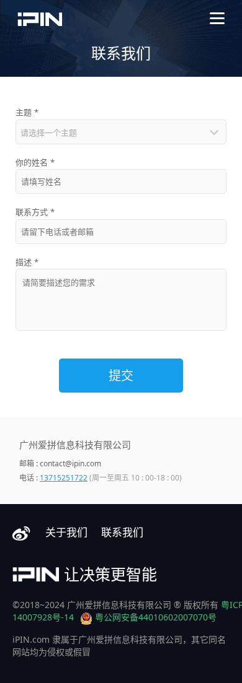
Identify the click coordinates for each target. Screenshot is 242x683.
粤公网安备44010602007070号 (156, 617)
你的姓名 (35, 162)
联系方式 (35, 211)
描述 (27, 262)
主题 (27, 112)
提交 (121, 375)
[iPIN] (39, 19)
